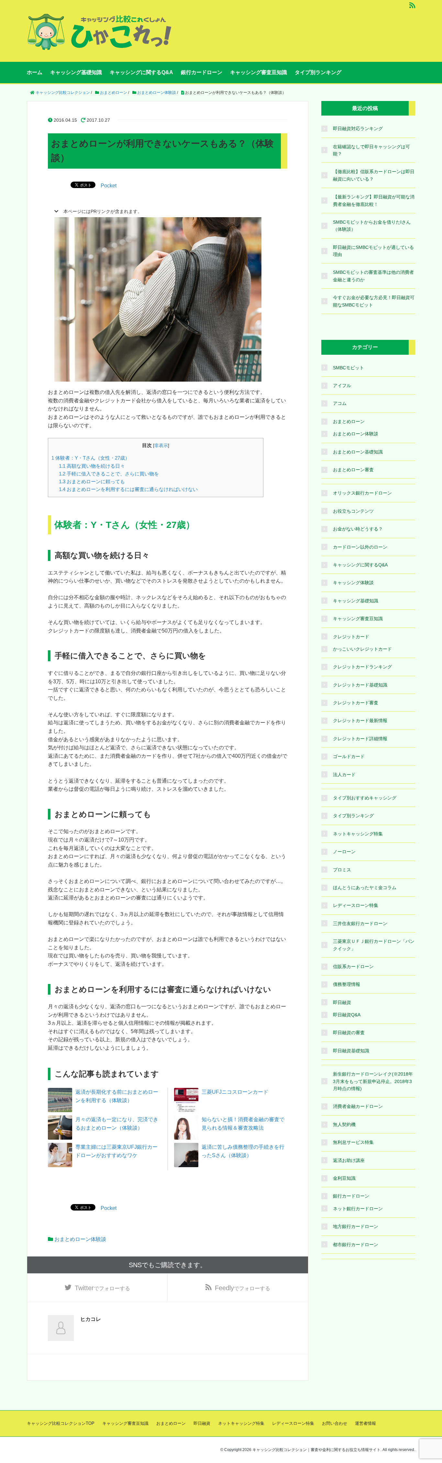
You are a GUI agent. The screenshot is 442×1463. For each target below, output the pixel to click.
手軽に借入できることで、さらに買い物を (109, 473)
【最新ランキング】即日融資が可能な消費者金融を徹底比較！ (373, 200)
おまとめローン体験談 (80, 1239)
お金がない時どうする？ (358, 528)
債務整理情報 (346, 984)
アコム (340, 403)
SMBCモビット (348, 367)
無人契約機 (344, 1124)
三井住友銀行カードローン (360, 923)
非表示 (161, 445)
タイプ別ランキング (318, 72)
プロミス (342, 869)
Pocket (108, 185)
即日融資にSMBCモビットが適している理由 (373, 251)
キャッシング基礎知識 (76, 72)
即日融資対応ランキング (358, 128)
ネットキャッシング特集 (358, 833)
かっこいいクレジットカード (362, 649)
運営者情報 (365, 1423)
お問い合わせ (334, 1423)
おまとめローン (349, 421)
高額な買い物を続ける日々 (92, 466)
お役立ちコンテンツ (353, 511)
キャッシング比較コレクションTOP (60, 1423)
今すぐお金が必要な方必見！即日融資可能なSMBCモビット (373, 301)
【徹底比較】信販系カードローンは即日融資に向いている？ (373, 175)
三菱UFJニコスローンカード (235, 1092)
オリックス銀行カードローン (362, 493)
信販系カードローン (353, 966)
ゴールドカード (349, 756)
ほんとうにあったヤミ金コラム (364, 887)
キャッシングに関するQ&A (141, 72)
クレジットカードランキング (362, 666)
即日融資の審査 (349, 1032)
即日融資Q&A (346, 1014)
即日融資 (342, 1002)
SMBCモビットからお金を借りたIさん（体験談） (372, 225)
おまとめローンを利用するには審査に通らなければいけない (128, 489)
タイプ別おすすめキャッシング (364, 797)
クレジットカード (351, 636)
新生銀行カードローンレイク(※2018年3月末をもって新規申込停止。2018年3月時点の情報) (373, 1081)
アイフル (342, 385)
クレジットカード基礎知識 (360, 684)
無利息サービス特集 (353, 1142)
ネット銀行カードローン (358, 1208)
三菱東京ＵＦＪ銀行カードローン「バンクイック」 (373, 945)
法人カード (344, 774)
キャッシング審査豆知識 (258, 72)
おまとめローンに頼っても (92, 481)
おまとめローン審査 (353, 469)
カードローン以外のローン (360, 547)
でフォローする (102, 1287)
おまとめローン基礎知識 (358, 451)
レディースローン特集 (355, 905)
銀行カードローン (201, 72)
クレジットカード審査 (355, 702)
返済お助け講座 (349, 1160)
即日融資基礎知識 (351, 1050)
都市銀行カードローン (355, 1244)
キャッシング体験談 (353, 582)
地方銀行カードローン (355, 1226)
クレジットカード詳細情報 (360, 738)
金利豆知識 (344, 1178)
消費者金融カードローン (358, 1106)
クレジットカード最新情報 (360, 720)
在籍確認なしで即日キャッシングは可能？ (371, 150)
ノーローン (344, 851)
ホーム (34, 72)
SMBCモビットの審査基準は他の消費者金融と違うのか (373, 276)
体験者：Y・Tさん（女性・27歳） (90, 458)
